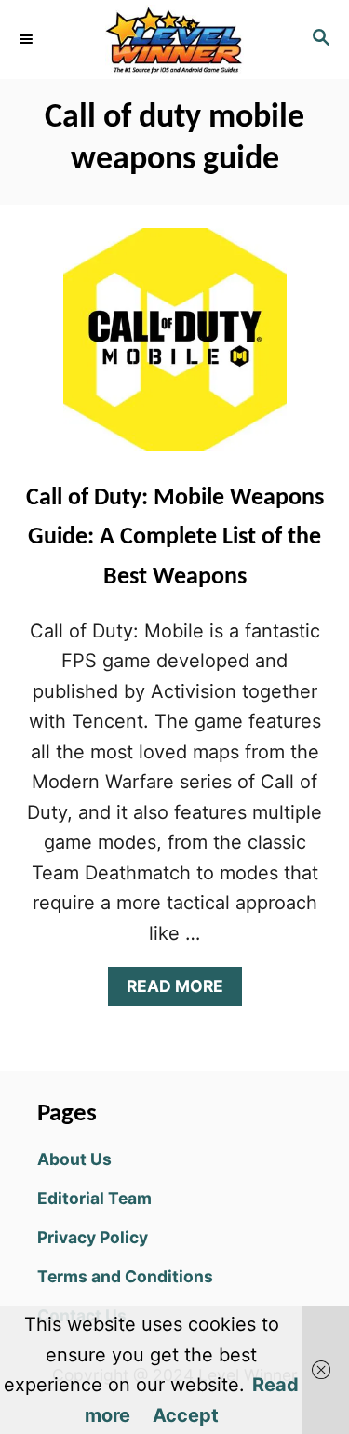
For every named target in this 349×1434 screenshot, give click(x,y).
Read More (183, 990)
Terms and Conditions (125, 1276)
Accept (186, 1415)
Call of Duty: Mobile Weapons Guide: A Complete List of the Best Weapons (175, 538)
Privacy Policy (92, 1237)
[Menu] (28, 39)
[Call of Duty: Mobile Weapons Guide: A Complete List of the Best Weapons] (175, 349)
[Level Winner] (174, 39)
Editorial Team (94, 1198)
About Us (74, 1159)
